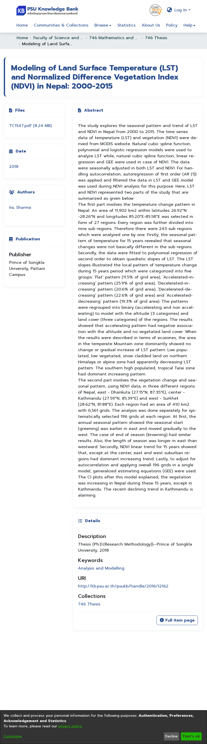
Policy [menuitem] (171, 25)
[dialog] (103, 727)
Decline (171, 736)
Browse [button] (101, 25)
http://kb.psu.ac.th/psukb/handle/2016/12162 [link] (123, 586)
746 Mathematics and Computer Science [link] (114, 38)
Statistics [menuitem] (126, 25)
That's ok (191, 736)
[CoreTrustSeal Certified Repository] (155, 10)
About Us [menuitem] (151, 25)
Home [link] (22, 38)
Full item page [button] (179, 620)
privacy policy (70, 726)
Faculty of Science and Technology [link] (58, 38)
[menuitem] (102, 25)
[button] (48, 10)
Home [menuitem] (22, 25)
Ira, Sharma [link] (20, 207)
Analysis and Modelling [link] (101, 568)
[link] (30, 126)
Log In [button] (181, 10)
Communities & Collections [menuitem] (61, 25)
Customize (13, 736)
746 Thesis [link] (156, 38)
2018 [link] (13, 167)
